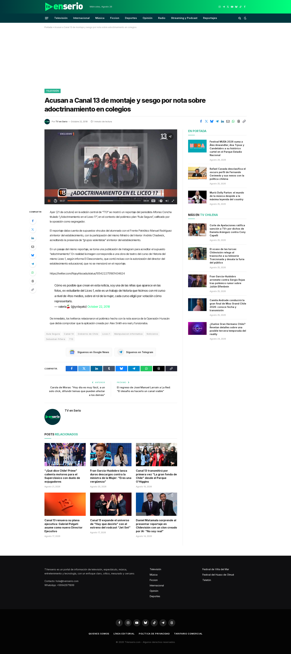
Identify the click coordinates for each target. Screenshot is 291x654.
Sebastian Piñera (55, 339)
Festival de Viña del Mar (215, 569)
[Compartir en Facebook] (200, 121)
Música (99, 18)
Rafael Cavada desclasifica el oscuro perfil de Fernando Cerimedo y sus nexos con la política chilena (228, 173)
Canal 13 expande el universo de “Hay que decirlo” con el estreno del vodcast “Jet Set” (110, 524)
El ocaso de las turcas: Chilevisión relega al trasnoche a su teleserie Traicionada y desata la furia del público (227, 256)
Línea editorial (124, 633)
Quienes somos (99, 633)
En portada (197, 131)
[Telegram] (32, 263)
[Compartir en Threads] (238, 121)
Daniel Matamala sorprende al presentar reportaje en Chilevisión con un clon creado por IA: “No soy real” (156, 526)
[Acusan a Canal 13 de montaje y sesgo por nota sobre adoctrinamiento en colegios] (110, 166)
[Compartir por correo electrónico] (227, 121)
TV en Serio (62, 121)
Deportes (131, 18)
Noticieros (152, 333)
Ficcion (114, 18)
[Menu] (46, 18)
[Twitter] (32, 229)
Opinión (147, 18)
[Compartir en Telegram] (217, 121)
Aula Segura (53, 333)
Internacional (81, 18)
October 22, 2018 (98, 306)
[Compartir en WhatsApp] (233, 121)
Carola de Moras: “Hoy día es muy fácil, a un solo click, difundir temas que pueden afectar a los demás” (77, 391)
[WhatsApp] (32, 272)
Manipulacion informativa (128, 333)
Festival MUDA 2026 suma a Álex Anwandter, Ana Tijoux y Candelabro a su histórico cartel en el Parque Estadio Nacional (227, 148)
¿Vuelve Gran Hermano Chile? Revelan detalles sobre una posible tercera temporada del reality (228, 329)
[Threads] (32, 281)
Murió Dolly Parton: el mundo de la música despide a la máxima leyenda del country (227, 196)
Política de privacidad (154, 633)
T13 (71, 339)
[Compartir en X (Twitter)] (206, 121)
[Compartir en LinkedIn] (222, 121)
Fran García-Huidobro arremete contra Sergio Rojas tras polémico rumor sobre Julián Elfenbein (227, 281)
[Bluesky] (32, 255)
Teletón (206, 580)
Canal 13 (69, 333)
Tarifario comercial (188, 633)
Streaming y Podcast (184, 18)
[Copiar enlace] (244, 121)
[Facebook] (32, 220)
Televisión (61, 18)
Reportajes (210, 18)
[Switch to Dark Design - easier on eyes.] (245, 18)
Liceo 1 (106, 333)
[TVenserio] (64, 6)
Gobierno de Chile (88, 333)
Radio (161, 18)
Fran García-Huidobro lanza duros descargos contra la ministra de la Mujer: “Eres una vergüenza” (110, 476)
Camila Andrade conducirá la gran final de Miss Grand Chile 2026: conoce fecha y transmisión (228, 305)
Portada (48, 27)
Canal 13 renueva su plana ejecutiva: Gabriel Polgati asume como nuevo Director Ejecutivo (63, 526)
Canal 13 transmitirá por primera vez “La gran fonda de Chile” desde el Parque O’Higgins (156, 476)
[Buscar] (240, 18)
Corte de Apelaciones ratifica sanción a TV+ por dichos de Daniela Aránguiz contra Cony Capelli (228, 230)
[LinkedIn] (32, 238)
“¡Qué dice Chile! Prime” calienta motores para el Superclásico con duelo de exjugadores (62, 476)
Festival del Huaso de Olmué (218, 574)
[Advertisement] (145, 58)
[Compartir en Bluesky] (211, 121)
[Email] (32, 246)
